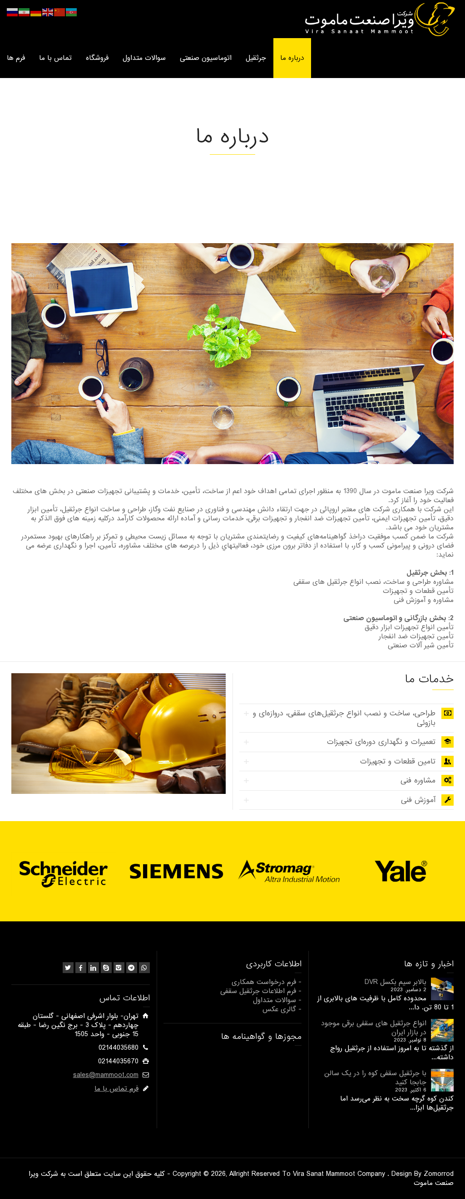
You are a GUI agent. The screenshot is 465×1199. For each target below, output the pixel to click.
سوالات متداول (144, 58)
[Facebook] (80, 967)
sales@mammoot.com (106, 1075)
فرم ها (16, 58)
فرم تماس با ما (116, 1088)
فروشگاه (97, 58)
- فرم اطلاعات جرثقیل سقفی (261, 991)
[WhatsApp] (144, 967)
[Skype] (106, 967)
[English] (48, 12)
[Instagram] (119, 967)
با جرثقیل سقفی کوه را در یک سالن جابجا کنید (375, 1078)
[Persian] (24, 12)
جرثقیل (256, 58)
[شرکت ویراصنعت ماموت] (379, 19)
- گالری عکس (282, 1009)
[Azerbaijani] (72, 12)
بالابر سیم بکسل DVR (395, 982)
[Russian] (13, 12)
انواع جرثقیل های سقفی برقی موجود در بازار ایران (373, 1028)
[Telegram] (131, 967)
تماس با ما (55, 58)
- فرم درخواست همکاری (267, 982)
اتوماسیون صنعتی (206, 58)
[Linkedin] (93, 967)
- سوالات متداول (277, 1000)
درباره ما (292, 58)
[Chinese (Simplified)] (60, 12)
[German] (36, 12)
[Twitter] (68, 967)
